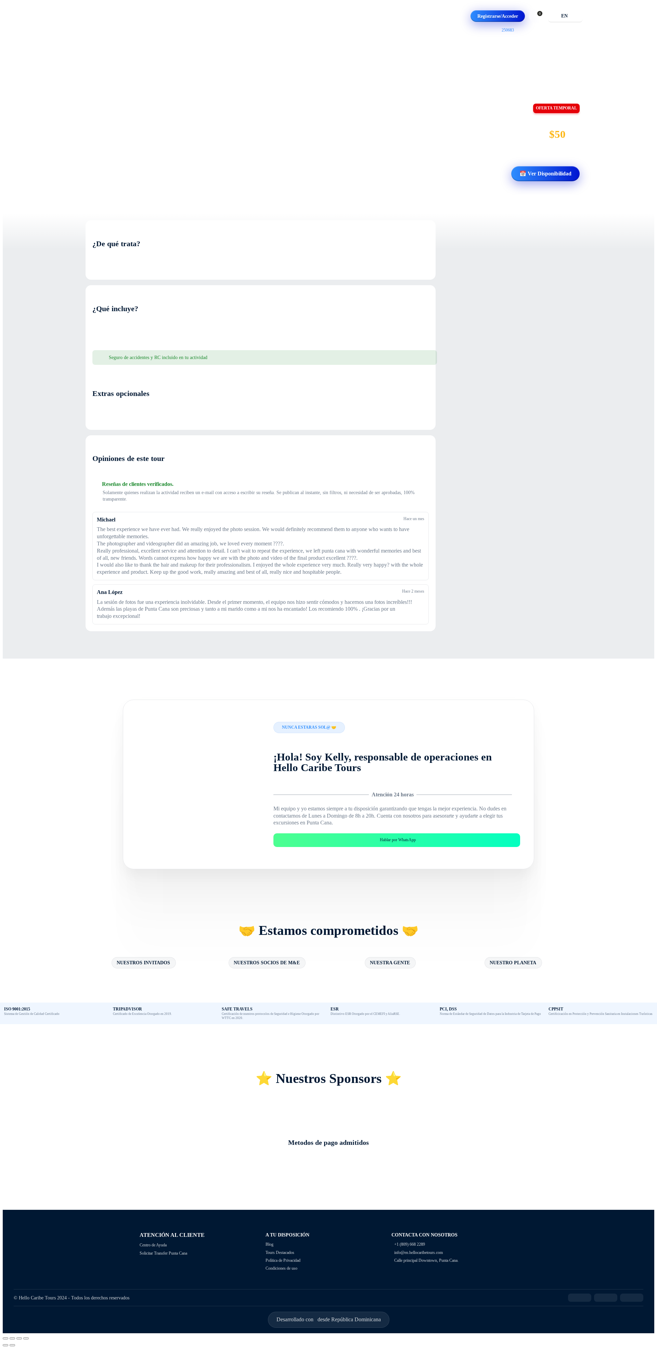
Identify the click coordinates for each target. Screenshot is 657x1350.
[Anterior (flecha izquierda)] (5, 1345)
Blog (269, 1244)
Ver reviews (105, 181)
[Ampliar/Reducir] (26, 1338)
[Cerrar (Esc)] (5, 1338)
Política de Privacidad (283, 1260)
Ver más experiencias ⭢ (147, 181)
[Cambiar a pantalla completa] (19, 1338)
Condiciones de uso (281, 1268)
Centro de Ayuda (153, 1245)
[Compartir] (12, 1338)
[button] (538, 16)
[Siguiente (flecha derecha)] (12, 1345)
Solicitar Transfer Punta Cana (163, 1253)
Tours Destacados (280, 1252)
